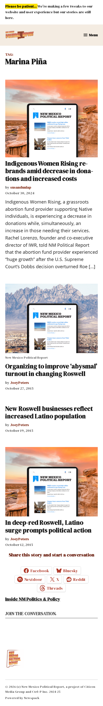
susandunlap (20, 187)
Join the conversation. (30, 614)
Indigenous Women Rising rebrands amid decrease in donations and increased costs (49, 171)
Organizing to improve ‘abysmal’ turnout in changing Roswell (51, 370)
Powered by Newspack (22, 698)
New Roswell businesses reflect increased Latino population (49, 412)
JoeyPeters (19, 382)
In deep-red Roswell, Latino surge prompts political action (48, 526)
